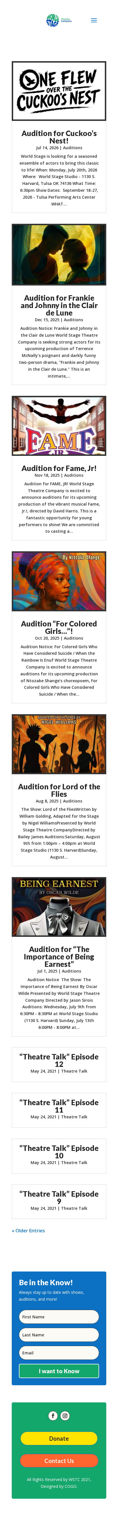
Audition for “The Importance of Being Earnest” (59, 957)
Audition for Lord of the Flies (59, 790)
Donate (59, 1438)
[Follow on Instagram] (65, 1416)
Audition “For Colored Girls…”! (59, 627)
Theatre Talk (74, 1071)
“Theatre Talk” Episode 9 (59, 1197)
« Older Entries (28, 1230)
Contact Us (59, 1460)
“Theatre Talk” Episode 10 (59, 1151)
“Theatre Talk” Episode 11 (59, 1106)
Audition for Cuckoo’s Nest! (59, 137)
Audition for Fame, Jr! (59, 468)
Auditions (72, 147)
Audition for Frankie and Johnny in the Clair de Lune (59, 305)
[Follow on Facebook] (53, 1416)
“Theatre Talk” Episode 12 (59, 1060)
